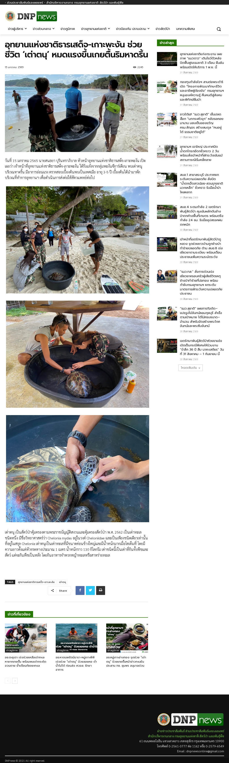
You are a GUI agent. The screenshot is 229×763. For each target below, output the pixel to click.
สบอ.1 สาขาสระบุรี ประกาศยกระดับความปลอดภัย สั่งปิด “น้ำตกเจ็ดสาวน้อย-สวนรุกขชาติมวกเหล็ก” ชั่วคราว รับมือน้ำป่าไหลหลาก (201, 184)
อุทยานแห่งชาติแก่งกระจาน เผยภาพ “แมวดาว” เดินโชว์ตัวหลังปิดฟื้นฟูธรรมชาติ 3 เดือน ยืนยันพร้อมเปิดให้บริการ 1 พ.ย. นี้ (202, 61)
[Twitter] (90, 590)
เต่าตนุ (62, 582)
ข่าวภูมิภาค (12, 650)
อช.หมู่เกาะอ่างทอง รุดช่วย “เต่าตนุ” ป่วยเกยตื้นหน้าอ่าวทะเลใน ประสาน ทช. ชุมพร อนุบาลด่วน (126, 661)
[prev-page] (8, 681)
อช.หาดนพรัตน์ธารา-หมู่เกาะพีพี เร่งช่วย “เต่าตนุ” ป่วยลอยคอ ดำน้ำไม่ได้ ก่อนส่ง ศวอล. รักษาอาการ (76, 663)
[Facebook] (221, 15)
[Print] (100, 590)
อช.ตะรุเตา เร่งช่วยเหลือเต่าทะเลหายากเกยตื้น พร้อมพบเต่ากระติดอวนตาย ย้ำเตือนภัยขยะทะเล (25, 661)
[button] (218, 29)
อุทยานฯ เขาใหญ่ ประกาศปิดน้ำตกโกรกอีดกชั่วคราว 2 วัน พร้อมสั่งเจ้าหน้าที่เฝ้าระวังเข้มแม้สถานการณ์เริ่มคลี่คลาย (201, 153)
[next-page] (15, 681)
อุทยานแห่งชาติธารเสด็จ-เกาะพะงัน (36, 582)
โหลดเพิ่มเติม (189, 368)
